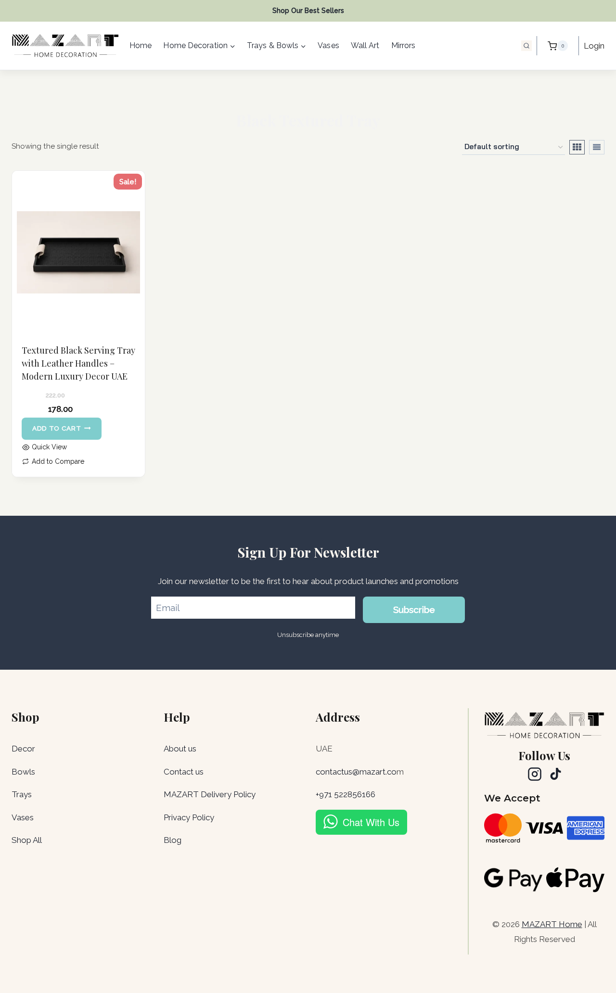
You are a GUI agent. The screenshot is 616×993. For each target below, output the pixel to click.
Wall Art (365, 45)
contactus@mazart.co (356, 772)
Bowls (23, 772)
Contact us (184, 772)
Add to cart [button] (56, 428)
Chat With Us (371, 822)
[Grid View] (577, 147)
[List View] (596, 147)
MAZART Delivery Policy (210, 794)
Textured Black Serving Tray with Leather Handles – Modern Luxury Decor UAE (78, 363)
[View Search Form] (526, 45)
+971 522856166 (345, 794)
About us (180, 748)
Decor (23, 748)
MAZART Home (552, 924)
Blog (172, 840)
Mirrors (403, 45)
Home (140, 45)
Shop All (27, 840)
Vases (328, 45)
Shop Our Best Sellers (308, 10)
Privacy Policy (189, 817)
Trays (22, 794)
